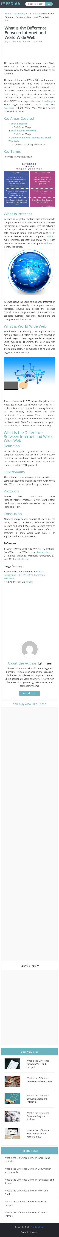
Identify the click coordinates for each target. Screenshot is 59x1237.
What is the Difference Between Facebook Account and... (38, 1133)
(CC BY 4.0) (24, 574)
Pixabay (29, 581)
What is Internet (19, 123)
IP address (47, 243)
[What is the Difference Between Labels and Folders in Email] (15, 1098)
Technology (19, 13)
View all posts (30, 693)
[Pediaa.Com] (10, 4)
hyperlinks (9, 107)
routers (51, 236)
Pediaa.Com (37, 1226)
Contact (24, 1232)
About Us (34, 1232)
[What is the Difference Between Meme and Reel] (15, 1081)
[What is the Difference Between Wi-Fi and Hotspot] (15, 1063)
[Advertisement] (30, 53)
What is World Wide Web (23, 130)
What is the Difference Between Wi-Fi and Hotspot (38, 1064)
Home (8, 13)
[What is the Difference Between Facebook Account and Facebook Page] (15, 1133)
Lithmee (26, 41)
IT (29, 13)
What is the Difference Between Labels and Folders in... (38, 1098)
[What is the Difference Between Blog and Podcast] (15, 1116)
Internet (36, 13)
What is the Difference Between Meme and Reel (39, 1080)
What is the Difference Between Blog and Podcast (38, 1116)
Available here (44, 552)
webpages (49, 100)
